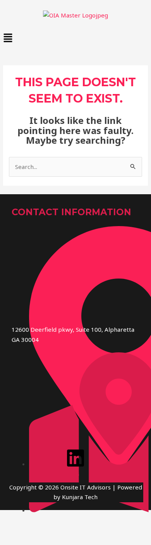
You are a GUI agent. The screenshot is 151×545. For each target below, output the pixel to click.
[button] (75, 38)
